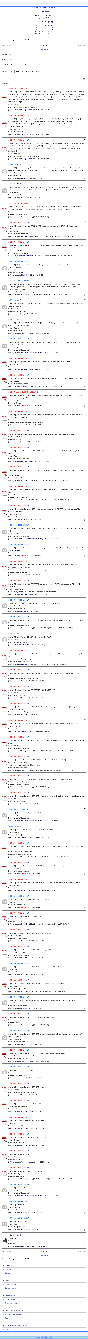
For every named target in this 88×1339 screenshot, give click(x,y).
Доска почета (10, 1299)
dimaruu (24, 442)
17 (45, 31)
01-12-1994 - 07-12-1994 (17, 203)
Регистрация (9, 1322)
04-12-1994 (12, 164)
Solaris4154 (25, 178)
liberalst (24, 294)
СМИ (7, 1277)
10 (42, 31)
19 (49, 21)
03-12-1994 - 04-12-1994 (17, 525)
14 (45, 25)
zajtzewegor (25, 386)
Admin (23, 405)
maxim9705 (25, 804)
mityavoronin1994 (27, 236)
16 (45, 29)
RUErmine (24, 480)
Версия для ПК (10, 1329)
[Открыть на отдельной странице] (28, 88)
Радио (7, 1280)
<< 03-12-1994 (6, 45)
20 (49, 23)
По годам (8, 1265)
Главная (5, 40)
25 (49, 33)
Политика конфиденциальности (16, 1325)
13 (45, 23)
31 (52, 31)
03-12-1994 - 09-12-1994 (17, 1218)
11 (42, 33)
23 (49, 29)
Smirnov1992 (25, 664)
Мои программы (11, 1307)
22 (49, 27)
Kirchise (24, 1044)
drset (23, 890)
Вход (7, 1318)
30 (52, 29)
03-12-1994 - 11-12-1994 (17, 88)
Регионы (8, 1269)
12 (45, 21)
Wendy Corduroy (27, 110)
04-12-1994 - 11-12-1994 (17, 843)
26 (52, 21)
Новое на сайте (10, 1284)
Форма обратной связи (13, 1314)
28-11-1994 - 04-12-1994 (17, 115)
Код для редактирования (14, 1310)
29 (52, 27)
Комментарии (10, 1295)
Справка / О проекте (12, 1303)
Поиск (47, 11)
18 (45, 33)
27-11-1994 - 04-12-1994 (17, 650)
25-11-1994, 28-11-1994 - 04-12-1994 (22, 392)
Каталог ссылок (11, 1288)
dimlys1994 (25, 197)
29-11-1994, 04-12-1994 (17, 809)
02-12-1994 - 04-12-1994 (17, 281)
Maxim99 (24, 275)
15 (45, 27)
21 (49, 25)
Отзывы (8, 1292)
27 (52, 23)
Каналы (8, 1273)
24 (49, 31)
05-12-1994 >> (81, 45)
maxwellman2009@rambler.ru (31, 352)
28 (52, 25)
